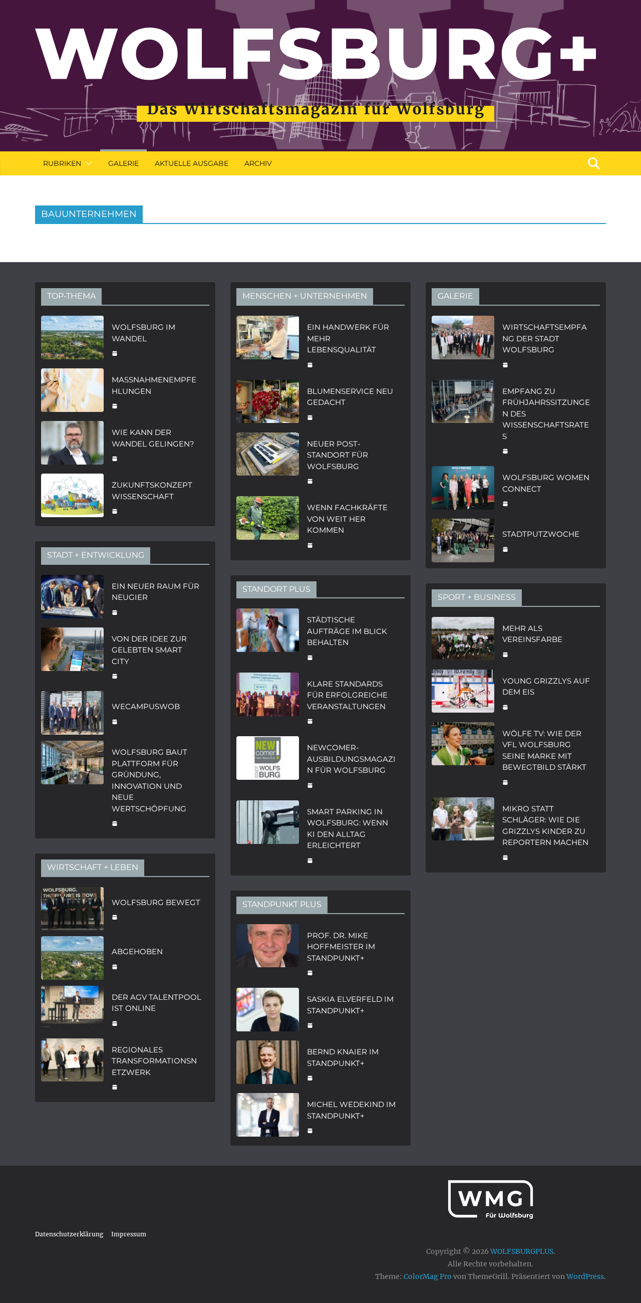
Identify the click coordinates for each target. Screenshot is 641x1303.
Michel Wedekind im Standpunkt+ (351, 1110)
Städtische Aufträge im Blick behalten (347, 631)
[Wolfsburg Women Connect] (463, 489)
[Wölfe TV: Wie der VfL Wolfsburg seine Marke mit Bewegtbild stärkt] (463, 756)
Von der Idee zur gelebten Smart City (149, 650)
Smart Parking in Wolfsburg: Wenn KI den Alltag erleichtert (347, 828)
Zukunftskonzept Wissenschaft (152, 490)
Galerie (123, 163)
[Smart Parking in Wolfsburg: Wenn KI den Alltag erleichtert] (267, 835)
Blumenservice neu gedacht (350, 396)
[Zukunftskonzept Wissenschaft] (72, 497)
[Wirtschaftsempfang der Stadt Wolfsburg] (463, 345)
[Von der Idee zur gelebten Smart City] (72, 656)
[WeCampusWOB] (72, 713)
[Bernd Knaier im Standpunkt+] (267, 1063)
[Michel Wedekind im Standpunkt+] (267, 1116)
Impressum (128, 1234)
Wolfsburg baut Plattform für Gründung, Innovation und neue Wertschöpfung (149, 780)
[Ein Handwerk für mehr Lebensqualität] (267, 345)
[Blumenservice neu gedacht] (267, 403)
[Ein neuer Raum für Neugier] (72, 598)
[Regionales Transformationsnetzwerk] (72, 1067)
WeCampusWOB (146, 706)
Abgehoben (137, 951)
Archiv (258, 163)
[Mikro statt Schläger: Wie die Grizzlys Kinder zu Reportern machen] (463, 831)
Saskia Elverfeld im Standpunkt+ (350, 1004)
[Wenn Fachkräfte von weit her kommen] (267, 525)
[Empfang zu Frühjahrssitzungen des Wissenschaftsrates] (463, 420)
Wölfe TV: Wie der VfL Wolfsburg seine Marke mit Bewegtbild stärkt (544, 750)
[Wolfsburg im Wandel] (72, 339)
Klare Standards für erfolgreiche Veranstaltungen (347, 695)
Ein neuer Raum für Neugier (155, 591)
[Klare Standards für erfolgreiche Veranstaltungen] (267, 702)
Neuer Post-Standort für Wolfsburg (337, 455)
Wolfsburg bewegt (156, 902)
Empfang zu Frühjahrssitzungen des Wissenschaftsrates (546, 413)
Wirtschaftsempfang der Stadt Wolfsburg (544, 338)
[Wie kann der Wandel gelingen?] (72, 444)
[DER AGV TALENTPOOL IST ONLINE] (72, 1009)
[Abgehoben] (72, 958)
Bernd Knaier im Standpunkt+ (343, 1057)
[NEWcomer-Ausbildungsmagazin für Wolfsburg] (267, 765)
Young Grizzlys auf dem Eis (546, 686)
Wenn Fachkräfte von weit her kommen (347, 519)
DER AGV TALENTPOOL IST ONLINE (156, 1002)
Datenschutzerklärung (69, 1234)
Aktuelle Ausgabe (191, 163)
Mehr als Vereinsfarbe (532, 633)
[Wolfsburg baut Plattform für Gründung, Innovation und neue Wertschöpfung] (72, 786)
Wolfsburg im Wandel (143, 332)
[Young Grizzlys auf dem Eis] (463, 693)
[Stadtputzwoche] (463, 540)
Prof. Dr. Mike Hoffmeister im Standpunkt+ (341, 947)
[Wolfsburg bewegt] (72, 909)
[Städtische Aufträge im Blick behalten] (267, 637)
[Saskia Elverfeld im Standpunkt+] (267, 1011)
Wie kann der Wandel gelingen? (153, 438)
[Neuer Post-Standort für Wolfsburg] (267, 461)
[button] (86, 163)
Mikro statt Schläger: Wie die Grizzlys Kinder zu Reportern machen (545, 825)
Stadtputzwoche (540, 534)
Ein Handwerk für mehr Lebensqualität (348, 338)
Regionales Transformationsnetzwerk (154, 1061)
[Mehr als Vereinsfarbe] (463, 640)
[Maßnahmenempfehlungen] (72, 391)
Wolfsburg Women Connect (545, 483)
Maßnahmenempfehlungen (154, 385)
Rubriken (62, 163)
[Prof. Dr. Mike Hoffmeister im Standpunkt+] (267, 953)
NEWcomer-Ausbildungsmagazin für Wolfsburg (351, 759)
